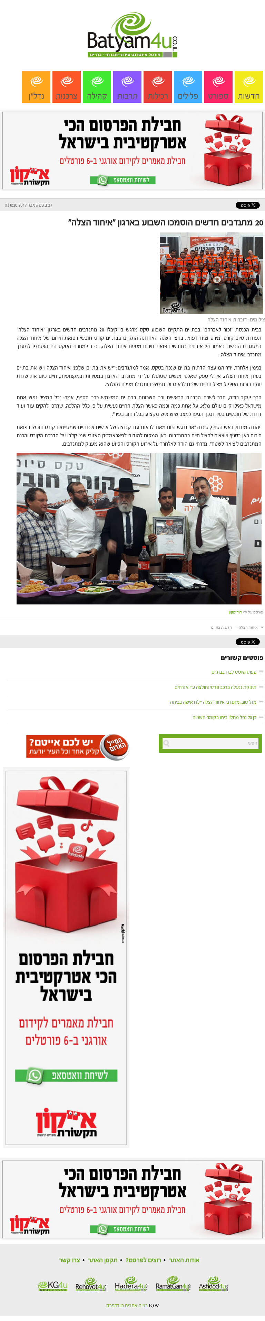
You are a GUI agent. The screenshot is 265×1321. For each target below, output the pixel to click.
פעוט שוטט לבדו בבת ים (234, 672)
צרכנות (67, 96)
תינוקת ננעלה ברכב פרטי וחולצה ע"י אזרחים (215, 687)
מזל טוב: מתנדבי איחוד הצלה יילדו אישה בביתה (213, 702)
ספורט (218, 96)
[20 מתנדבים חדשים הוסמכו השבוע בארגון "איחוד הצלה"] (212, 273)
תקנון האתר (103, 1260)
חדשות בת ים (221, 627)
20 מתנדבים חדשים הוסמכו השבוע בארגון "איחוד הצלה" (165, 222)
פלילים (188, 96)
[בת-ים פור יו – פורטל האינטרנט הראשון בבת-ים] (132, 28)
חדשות (249, 96)
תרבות (127, 96)
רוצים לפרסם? (143, 1260)
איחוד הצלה (248, 627)
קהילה (97, 96)
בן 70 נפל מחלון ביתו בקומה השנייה (224, 717)
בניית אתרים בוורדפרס (127, 1306)
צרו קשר (69, 1260)
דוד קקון (235, 612)
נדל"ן (36, 96)
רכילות (158, 96)
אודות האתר (184, 1260)
